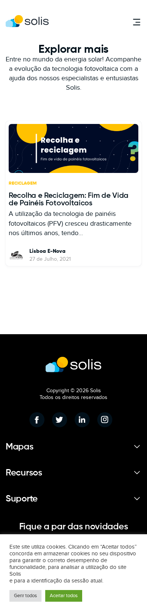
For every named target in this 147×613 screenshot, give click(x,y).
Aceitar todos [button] (64, 596)
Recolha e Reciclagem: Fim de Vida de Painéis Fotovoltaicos (69, 199)
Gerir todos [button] (25, 596)
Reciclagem (23, 183)
